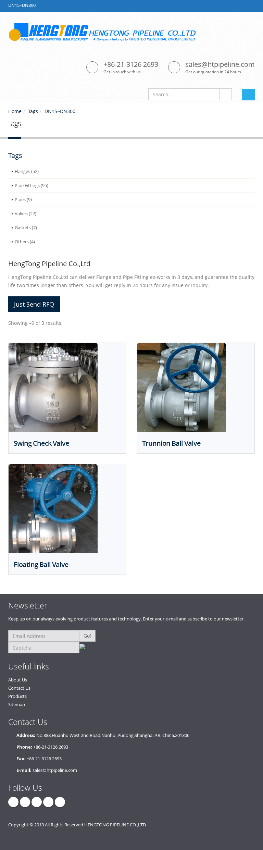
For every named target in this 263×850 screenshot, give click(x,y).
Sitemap (16, 704)
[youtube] (60, 802)
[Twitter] (13, 802)
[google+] (25, 802)
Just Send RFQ (34, 304)
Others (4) (25, 242)
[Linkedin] (37, 802)
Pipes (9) (23, 199)
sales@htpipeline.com (220, 64)
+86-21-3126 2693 (130, 64)
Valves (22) (25, 214)
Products (17, 696)
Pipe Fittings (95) (31, 185)
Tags (33, 111)
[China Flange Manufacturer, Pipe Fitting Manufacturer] (105, 31)
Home (15, 111)
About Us (17, 680)
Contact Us (19, 688)
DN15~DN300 (60, 111)
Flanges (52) (27, 171)
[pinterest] (48, 802)
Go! (87, 635)
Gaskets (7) (26, 228)
